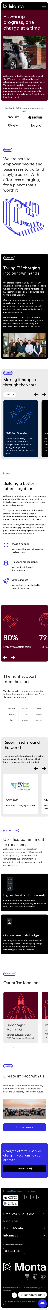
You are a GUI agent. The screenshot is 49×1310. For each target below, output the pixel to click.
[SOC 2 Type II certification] (27, 1277)
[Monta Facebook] (26, 1197)
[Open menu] (44, 6)
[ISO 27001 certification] (43, 1277)
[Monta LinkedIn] (38, 1197)
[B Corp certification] (35, 1277)
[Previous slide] (36, 394)
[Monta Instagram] (32, 1197)
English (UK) (14, 1251)
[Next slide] (44, 394)
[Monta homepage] (13, 6)
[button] (24, 51)
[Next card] (13, 1048)
